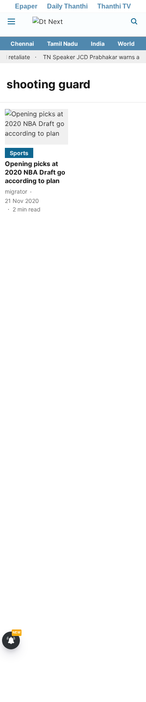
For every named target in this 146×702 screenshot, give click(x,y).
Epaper (26, 6)
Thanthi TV (114, 6)
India (98, 43)
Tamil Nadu (62, 43)
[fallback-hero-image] (36, 127)
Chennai (22, 43)
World (126, 43)
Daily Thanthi (67, 6)
